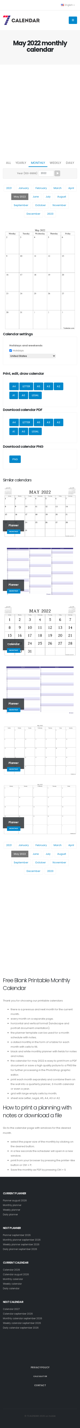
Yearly (21, 163)
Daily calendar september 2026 (21, 1327)
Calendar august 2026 (16, 1274)
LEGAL (35, 395)
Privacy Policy (40, 1367)
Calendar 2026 (11, 1269)
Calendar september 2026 (18, 1313)
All (8, 163)
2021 (9, 188)
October (40, 205)
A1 (13, 395)
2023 (50, 214)
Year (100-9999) (27, 173)
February (41, 188)
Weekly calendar (12, 1283)
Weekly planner (11, 1209)
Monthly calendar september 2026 (22, 1318)
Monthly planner (12, 1205)
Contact (40, 1385)
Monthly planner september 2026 (22, 1239)
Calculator (40, 1376)
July (48, 196)
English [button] (68, 5)
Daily (70, 163)
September (21, 205)
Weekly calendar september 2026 (22, 1323)
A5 (38, 386)
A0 (23, 395)
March (58, 188)
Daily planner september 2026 (20, 1249)
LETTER (26, 386)
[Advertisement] (40, 111)
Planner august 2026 (15, 1200)
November (59, 205)
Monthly (38, 163)
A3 (48, 386)
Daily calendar (11, 1288)
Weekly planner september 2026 (21, 1244)
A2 (58, 386)
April (71, 188)
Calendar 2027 (11, 1309)
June (36, 196)
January (23, 188)
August (61, 196)
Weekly (55, 163)
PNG (15, 459)
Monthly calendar (13, 1279)
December (33, 214)
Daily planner (10, 1214)
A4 (14, 386)
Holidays (18, 350)
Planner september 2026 (17, 1235)
